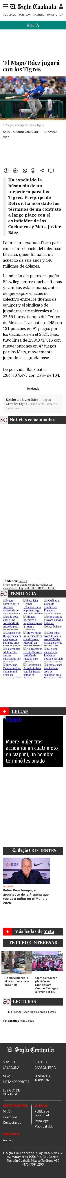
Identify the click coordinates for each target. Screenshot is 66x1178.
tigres (46, 399)
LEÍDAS (20, 711)
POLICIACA (9, 14)
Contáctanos (12, 1122)
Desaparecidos (28, 584)
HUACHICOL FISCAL (42, 588)
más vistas (27, 1020)
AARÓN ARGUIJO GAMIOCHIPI (21, 131)
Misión (7, 1111)
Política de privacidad (41, 1113)
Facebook (7, 170)
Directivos (10, 1117)
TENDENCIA (23, 593)
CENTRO (40, 1062)
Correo (33, 170)
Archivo (8, 1140)
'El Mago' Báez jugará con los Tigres (33, 1011)
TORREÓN (25, 14)
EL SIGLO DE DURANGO (11, 1092)
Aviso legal (41, 1121)
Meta (33, 25)
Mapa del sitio (44, 1126)
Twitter (15, 170)
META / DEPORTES (16, 1082)
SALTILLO (38, 14)
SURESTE (52, 14)
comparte (42, 170)
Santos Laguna (19, 588)
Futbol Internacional (15, 582)
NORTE (8, 1076)
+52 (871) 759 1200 (41, 1162)
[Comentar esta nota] (51, 170)
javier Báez (30, 399)
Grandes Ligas (16, 404)
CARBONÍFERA (45, 1068)
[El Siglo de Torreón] (30, 1058)
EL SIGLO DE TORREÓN (42, 1078)
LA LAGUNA (11, 1068)
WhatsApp (24, 170)
